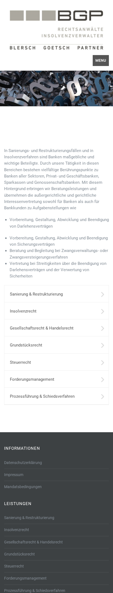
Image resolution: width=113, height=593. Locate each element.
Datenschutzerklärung (23, 462)
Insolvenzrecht (23, 311)
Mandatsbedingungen (23, 487)
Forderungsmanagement (32, 379)
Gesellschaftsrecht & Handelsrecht (42, 328)
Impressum (13, 474)
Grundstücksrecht (26, 345)
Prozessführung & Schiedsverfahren (42, 396)
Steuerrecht (20, 362)
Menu (100, 60)
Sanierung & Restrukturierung (36, 294)
